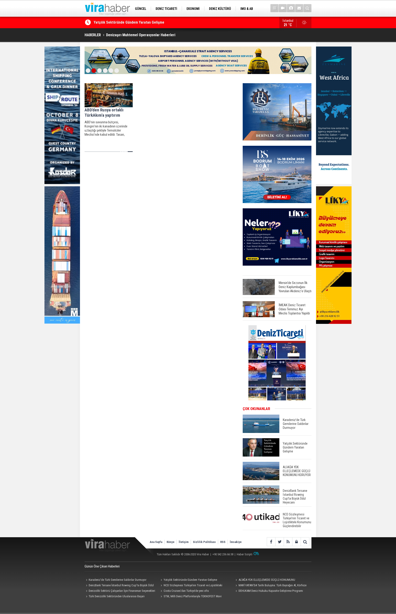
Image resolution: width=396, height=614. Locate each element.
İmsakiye (236, 542)
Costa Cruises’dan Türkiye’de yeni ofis (186, 590)
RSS (223, 542)
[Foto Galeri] (291, 8)
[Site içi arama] (307, 8)
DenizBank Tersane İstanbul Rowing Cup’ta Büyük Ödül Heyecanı (119, 586)
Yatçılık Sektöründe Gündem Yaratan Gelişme (190, 579)
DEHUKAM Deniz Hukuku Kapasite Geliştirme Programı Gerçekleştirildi (268, 591)
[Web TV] (283, 8)
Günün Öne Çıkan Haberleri (102, 566)
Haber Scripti (244, 554)
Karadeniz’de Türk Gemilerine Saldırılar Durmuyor (117, 579)
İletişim (184, 542)
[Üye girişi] (296, 541)
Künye (170, 542)
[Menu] (274, 8)
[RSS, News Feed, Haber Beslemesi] (288, 541)
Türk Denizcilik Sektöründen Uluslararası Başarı (117, 596)
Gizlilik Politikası (204, 542)
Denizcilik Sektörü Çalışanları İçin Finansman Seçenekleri (122, 590)
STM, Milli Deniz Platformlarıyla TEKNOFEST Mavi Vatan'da (191, 597)
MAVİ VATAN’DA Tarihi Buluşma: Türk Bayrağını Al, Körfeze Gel (270, 586)
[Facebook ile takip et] (271, 541)
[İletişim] (299, 8)
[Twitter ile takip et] (279, 541)
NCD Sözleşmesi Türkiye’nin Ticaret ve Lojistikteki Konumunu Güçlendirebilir (191, 586)
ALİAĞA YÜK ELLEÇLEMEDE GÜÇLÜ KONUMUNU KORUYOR (137, 23)
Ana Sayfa (156, 542)
